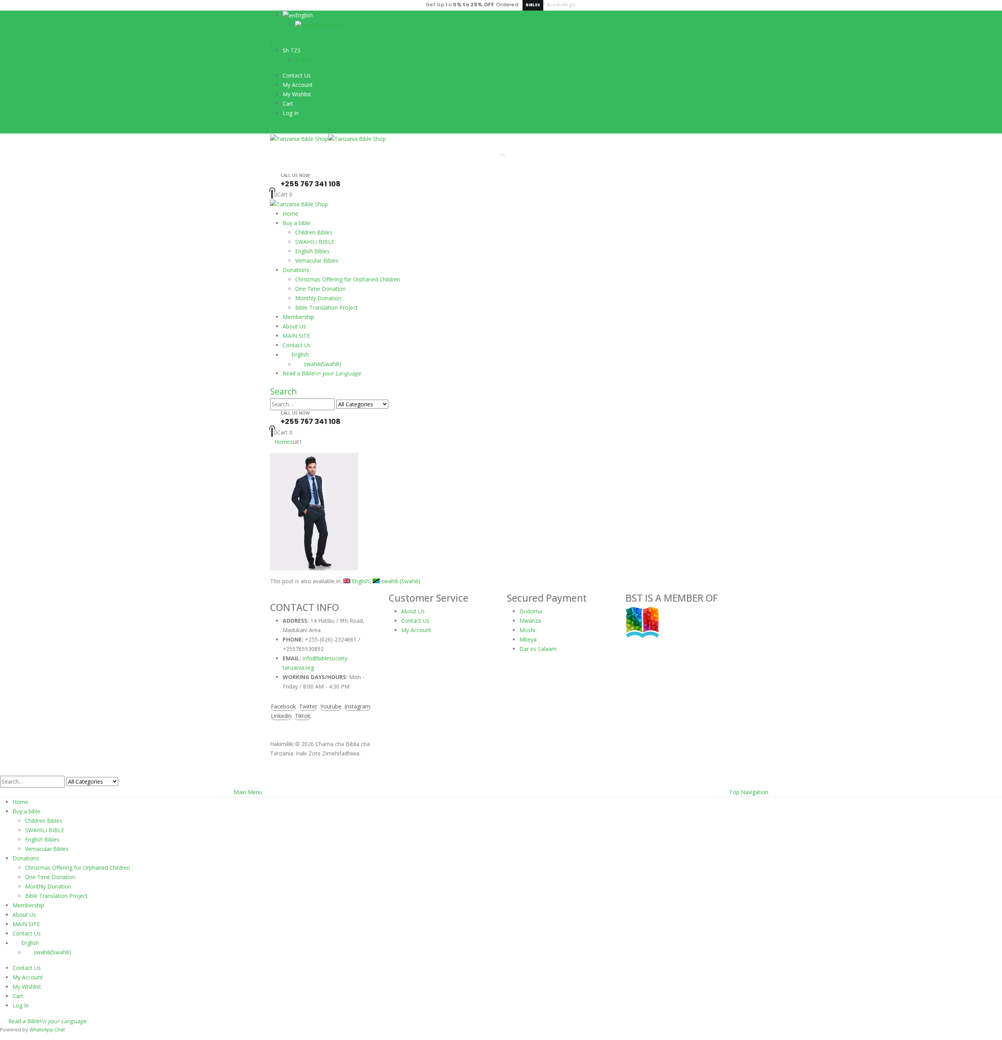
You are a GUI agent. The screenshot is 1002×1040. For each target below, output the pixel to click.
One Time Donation (320, 288)
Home (290, 213)
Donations (296, 270)
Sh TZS (292, 50)
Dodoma (530, 611)
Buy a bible (296, 223)
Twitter (308, 706)
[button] (283, 391)
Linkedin (281, 715)
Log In (291, 113)
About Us (294, 326)
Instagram (357, 706)
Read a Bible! (322, 373)
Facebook (283, 706)
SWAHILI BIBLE (314, 241)
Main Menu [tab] (248, 792)
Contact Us (297, 75)
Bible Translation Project (326, 307)
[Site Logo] (328, 138)
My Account (298, 84)
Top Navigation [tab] (748, 792)
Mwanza (530, 620)
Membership (298, 317)
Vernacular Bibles (317, 260)
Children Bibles (313, 232)
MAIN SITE (296, 335)
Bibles (533, 5)
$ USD (303, 59)
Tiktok (302, 715)
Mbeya (528, 639)
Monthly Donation (318, 298)
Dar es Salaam (538, 648)
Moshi (527, 630)
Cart (288, 103)
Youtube (330, 706)
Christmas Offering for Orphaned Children (347, 279)
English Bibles (312, 251)
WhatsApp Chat (47, 1030)
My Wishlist (297, 94)
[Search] (392, 405)
